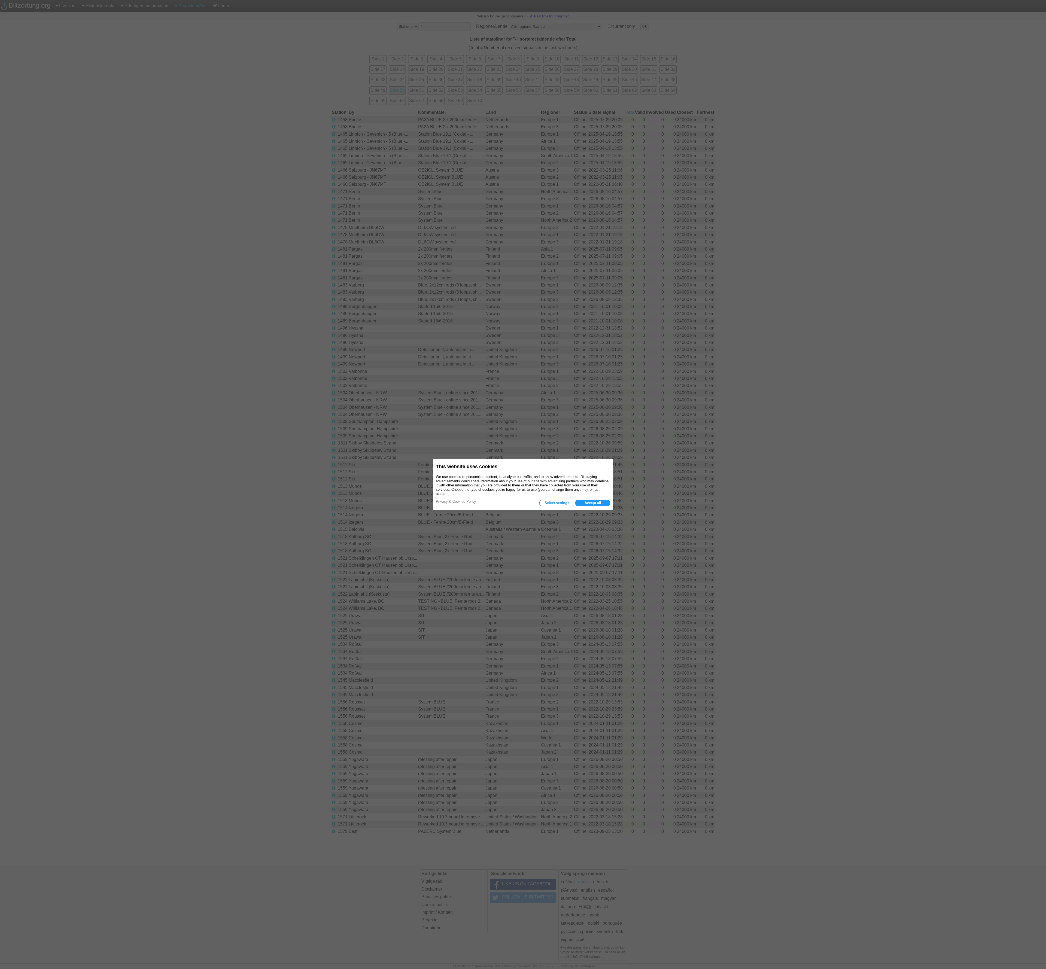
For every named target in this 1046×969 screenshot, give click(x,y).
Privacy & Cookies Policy (456, 501)
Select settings (557, 503)
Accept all (593, 503)
